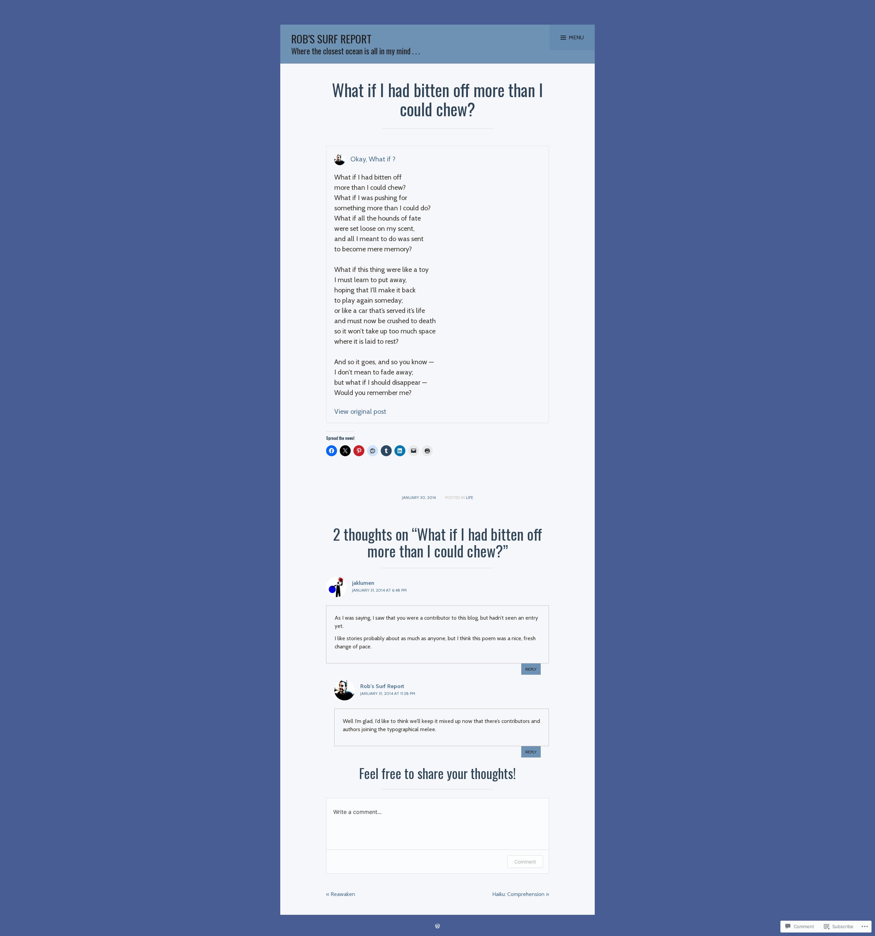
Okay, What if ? (372, 159)
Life (469, 497)
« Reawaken (340, 894)
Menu (576, 37)
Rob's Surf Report (331, 39)
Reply (531, 669)
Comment (525, 862)
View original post (360, 411)
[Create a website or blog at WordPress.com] (437, 926)
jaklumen (363, 583)
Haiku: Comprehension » (520, 894)
